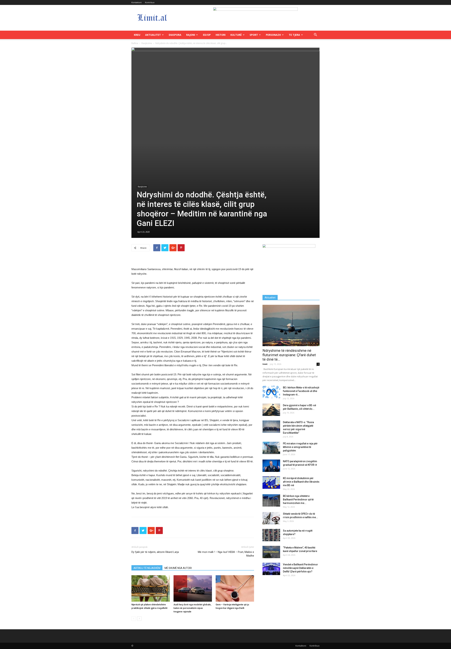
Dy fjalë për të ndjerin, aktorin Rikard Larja (155, 552)
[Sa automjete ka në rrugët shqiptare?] (271, 535)
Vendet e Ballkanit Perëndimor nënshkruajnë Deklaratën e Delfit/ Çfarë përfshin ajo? (300, 568)
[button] (315, 35)
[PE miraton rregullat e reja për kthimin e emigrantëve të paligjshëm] (271, 448)
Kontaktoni (136, 2)
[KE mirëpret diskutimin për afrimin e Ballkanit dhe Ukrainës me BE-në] (271, 482)
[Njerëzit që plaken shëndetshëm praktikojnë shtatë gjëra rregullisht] (150, 588)
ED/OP (207, 34)
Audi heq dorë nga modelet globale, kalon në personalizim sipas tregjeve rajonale (192, 608)
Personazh (273, 34)
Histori (221, 34)
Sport (254, 34)
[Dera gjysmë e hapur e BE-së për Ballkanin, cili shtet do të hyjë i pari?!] (271, 410)
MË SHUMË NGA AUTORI (178, 568)
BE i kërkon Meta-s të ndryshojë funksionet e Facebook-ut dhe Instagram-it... (301, 391)
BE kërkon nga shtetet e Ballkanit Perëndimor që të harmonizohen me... (298, 499)
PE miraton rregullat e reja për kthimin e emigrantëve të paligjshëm (300, 447)
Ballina (134, 43)
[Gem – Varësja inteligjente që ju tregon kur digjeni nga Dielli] (235, 588)
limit (264, 364)
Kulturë (236, 34)
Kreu (137, 34)
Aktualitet (153, 34)
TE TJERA (294, 34)
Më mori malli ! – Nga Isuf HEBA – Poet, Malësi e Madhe (226, 553)
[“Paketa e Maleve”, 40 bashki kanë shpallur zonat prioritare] (271, 552)
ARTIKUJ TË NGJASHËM (147, 568)
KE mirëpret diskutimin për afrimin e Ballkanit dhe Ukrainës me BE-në (301, 482)
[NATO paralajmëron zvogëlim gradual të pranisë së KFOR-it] (271, 466)
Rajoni (190, 34)
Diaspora (175, 34)
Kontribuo (150, 2)
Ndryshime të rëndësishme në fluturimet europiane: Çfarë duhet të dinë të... (289, 354)
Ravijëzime (146, 43)
